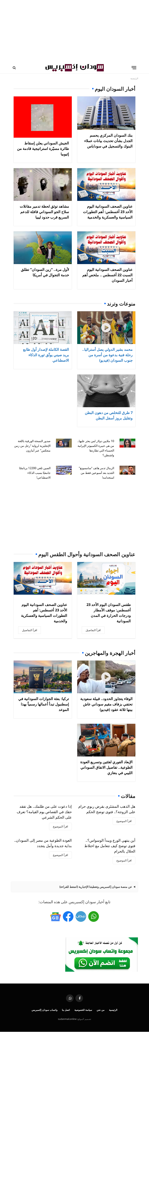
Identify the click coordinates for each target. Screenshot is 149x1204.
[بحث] (15, 68)
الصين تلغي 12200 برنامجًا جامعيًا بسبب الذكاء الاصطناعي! (35, 472)
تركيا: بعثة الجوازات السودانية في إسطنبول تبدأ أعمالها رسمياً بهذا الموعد (43, 704)
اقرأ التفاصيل (93, 630)
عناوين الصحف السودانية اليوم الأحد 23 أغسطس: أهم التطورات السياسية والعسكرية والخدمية (108, 212)
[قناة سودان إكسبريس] (93, 916)
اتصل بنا (66, 1009)
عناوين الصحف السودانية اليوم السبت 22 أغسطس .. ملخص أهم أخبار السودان (107, 275)
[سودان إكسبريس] (74, 68)
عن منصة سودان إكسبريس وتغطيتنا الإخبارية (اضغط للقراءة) (95, 887)
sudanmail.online (67, 1019)
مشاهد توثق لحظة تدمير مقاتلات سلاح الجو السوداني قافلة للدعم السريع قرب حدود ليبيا (44, 212)
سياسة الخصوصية (83, 1009)
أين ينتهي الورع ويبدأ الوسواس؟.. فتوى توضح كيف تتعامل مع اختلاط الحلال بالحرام (109, 846)
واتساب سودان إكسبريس (44, 1009)
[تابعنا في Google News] (55, 916)
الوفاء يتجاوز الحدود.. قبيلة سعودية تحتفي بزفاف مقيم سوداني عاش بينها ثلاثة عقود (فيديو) (106, 704)
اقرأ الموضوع (124, 821)
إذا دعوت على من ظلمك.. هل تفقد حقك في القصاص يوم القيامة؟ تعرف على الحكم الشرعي (44, 812)
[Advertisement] (74, 30)
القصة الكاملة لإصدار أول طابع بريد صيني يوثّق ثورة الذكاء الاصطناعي (46, 355)
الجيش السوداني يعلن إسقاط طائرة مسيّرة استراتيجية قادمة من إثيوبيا (43, 148)
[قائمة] (134, 68)
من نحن (100, 1009)
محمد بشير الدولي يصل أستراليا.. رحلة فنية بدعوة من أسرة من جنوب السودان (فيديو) (107, 355)
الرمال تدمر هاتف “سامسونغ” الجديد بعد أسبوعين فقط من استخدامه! (96, 472)
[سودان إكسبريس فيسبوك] (68, 916)
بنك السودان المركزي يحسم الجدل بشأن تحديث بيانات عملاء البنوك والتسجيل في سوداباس (108, 141)
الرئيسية (113, 1009)
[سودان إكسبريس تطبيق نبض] (80, 916)
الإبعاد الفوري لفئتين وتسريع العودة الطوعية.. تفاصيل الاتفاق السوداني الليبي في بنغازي (106, 767)
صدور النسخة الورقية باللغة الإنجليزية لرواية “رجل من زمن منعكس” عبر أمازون (32, 445)
